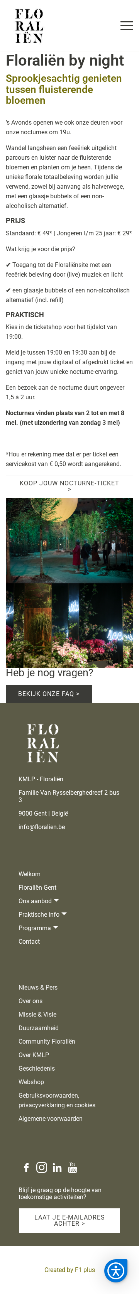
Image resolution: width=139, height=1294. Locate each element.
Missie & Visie (37, 1014)
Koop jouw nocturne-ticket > (69, 486)
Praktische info (39, 914)
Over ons (30, 1001)
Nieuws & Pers (38, 987)
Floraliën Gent (37, 887)
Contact (29, 941)
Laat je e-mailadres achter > (69, 1220)
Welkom (30, 874)
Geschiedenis (37, 1068)
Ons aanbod (35, 901)
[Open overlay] (126, 25)
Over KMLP (34, 1055)
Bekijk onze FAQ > (49, 694)
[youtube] (72, 1167)
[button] (115, 1270)
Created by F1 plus (69, 1270)
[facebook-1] (26, 1167)
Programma (35, 928)
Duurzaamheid (39, 1028)
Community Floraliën (47, 1041)
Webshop (31, 1082)
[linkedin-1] (57, 1167)
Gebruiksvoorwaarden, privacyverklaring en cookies (57, 1100)
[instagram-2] (41, 1167)
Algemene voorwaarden (51, 1118)
